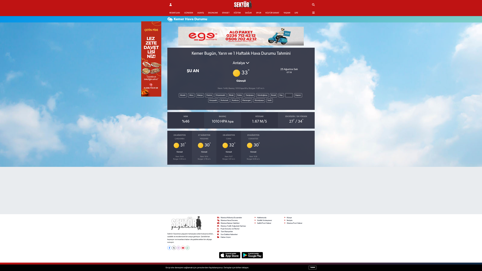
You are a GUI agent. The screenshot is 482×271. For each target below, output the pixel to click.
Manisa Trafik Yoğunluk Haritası (233, 226)
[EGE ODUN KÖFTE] (241, 36)
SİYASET (226, 13)
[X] (174, 248)
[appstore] (230, 255)
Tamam (312, 267)
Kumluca (235, 100)
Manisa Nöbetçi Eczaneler (231, 218)
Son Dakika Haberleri (229, 234)
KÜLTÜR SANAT (272, 13)
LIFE (296, 13)
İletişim (289, 220)
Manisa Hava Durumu (229, 220)
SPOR (258, 13)
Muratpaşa (259, 100)
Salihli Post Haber (264, 223)
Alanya (200, 95)
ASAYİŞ (200, 13)
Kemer (289, 95)
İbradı (273, 95)
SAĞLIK (248, 13)
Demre (209, 95)
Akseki (182, 95)
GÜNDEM (188, 13)
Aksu (191, 95)
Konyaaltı (213, 100)
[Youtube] (183, 248)
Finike (239, 95)
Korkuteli (224, 100)
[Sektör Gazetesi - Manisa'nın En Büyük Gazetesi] (243, 5)
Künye (289, 218)
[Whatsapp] (187, 248)
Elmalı (231, 95)
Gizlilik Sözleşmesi (264, 220)
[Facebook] (169, 248)
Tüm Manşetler (227, 231)
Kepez (298, 95)
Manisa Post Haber (294, 223)
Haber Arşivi (226, 237)
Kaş (281, 95)
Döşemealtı (220, 95)
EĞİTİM (237, 13)
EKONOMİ (213, 13)
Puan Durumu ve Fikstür (230, 229)
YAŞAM (287, 13)
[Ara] (313, 5)
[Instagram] (178, 248)
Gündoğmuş (262, 95)
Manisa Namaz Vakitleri (230, 223)
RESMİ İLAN (174, 13)
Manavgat (246, 100)
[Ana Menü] (313, 13)
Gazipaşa (250, 95)
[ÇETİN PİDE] (151, 59)
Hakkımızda (261, 218)
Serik (269, 100)
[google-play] (252, 255)
